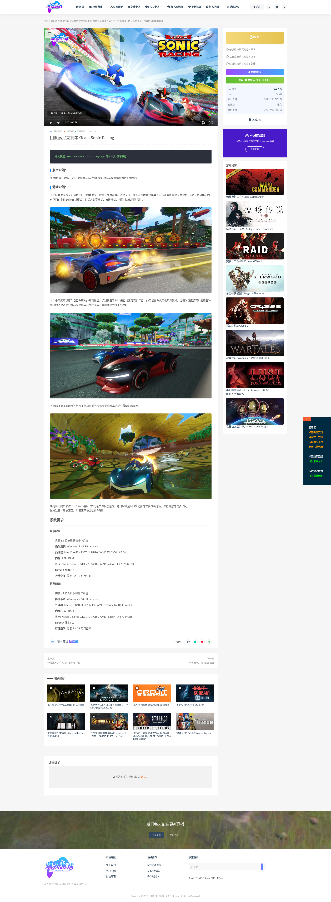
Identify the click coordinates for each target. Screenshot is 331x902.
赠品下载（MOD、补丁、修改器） (255, 80)
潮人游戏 (62, 641)
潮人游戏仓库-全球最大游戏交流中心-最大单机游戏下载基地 (85, 21)
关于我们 (111, 865)
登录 (143, 777)
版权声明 (111, 871)
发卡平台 (316, 461)
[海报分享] (209, 642)
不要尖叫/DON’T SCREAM (190, 705)
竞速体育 (81, 131)
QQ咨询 (256, 119)
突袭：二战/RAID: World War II (244, 261)
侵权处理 (111, 876)
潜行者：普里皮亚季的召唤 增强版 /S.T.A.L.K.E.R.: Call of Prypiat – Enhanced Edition (151, 736)
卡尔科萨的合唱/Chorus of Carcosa (65, 705)
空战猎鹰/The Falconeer (201, 663)
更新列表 (174, 835)
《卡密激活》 (316, 476)
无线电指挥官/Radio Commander (245, 197)
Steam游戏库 (154, 865)
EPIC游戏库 (153, 871)
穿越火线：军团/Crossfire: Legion (193, 733)
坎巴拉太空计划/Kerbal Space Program (248, 426)
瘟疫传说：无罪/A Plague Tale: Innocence (249, 229)
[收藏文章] (188, 642)
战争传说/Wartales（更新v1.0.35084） (249, 358)
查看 (279, 89)
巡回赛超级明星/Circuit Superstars (151, 705)
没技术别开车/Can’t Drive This (63, 663)
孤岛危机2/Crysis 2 (237, 326)
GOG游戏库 (153, 876)
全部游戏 (121, 21)
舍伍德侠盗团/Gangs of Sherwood (245, 293)
